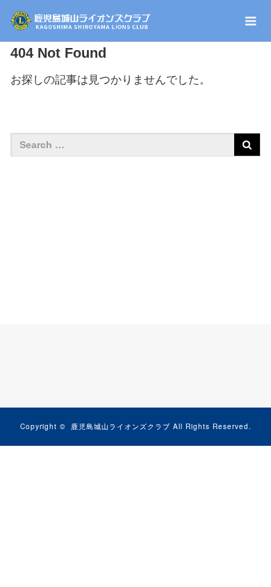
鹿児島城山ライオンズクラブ (120, 426)
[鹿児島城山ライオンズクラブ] (81, 21)
